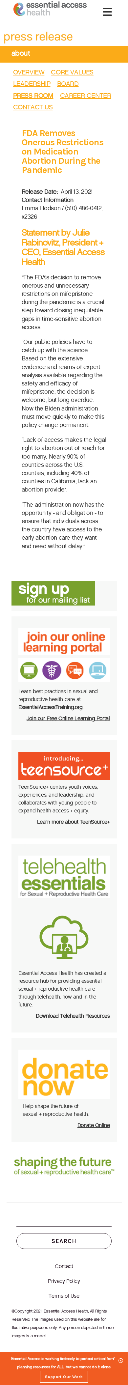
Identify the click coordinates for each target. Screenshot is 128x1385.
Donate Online (93, 1125)
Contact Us (33, 107)
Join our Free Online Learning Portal (68, 718)
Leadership (32, 84)
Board (68, 84)
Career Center (85, 95)
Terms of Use (64, 1296)
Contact (64, 1266)
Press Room (33, 95)
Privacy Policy (64, 1281)
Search (64, 1241)
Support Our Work (64, 1376)
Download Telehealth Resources (73, 1016)
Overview (29, 72)
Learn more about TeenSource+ (73, 822)
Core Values (72, 72)
